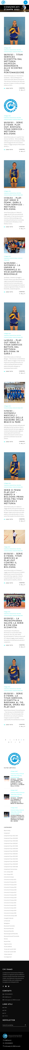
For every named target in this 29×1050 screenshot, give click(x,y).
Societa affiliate (8, 946)
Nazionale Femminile (15, 777)
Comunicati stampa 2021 (10, 902)
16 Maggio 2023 (7, 191)
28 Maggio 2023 (7, 48)
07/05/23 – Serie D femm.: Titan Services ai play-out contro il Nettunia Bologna (13, 560)
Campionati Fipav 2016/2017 (11, 843)
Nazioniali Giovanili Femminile (11, 936)
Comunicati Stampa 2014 (10, 884)
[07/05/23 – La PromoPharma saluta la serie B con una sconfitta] (14, 601)
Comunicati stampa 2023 (17, 51)
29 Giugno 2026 (14, 771)
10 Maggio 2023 (7, 406)
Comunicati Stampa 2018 (10, 895)
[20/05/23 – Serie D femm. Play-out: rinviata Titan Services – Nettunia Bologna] (10, 106)
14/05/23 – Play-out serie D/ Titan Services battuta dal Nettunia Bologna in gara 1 (13, 347)
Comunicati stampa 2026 (10, 913)
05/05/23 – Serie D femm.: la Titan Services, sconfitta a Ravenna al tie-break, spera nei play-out (14, 700)
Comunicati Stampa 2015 (10, 887)
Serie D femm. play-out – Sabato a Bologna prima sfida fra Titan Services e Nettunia (14, 497)
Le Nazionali (19, 775)
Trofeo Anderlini (8, 954)
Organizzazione (8, 944)
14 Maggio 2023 (7, 333)
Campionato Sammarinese (10, 869)
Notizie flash (7, 941)
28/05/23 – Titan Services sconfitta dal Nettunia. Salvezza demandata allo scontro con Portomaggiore (14, 64)
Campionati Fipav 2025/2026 (11, 866)
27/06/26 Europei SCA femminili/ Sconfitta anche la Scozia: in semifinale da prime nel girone (17, 818)
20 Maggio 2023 (7, 115)
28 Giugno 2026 (14, 790)
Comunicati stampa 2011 (10, 879)
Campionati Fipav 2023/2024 (11, 861)
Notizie (6, 939)
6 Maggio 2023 (7, 611)
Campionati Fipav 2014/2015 (11, 838)
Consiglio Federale (8, 918)
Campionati (6, 49)
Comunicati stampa (8, 51)
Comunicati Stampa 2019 (10, 897)
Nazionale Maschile (9, 928)
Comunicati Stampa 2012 (10, 882)
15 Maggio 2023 (7, 256)
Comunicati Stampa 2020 (10, 900)
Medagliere (7, 923)
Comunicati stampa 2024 (10, 910)
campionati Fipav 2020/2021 (11, 853)
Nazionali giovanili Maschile (11, 933)
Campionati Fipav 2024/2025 (11, 864)
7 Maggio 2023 (7, 547)
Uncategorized (8, 957)
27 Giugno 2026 (14, 807)
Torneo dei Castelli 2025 (10, 951)
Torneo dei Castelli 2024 (10, 949)
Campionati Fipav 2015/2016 (11, 841)
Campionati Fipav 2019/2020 (11, 851)
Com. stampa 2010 (8, 872)
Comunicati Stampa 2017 (10, 892)
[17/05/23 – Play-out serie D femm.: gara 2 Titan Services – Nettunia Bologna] (14, 174)
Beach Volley (7, 830)
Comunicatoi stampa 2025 (10, 915)
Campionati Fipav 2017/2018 (11, 846)
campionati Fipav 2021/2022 (11, 856)
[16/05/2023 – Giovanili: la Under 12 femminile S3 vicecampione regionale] (14, 245)
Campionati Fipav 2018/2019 (11, 848)
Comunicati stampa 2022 (10, 905)
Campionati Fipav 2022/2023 (15, 49)
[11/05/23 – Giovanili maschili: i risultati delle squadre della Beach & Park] (14, 392)
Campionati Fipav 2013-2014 (11, 835)
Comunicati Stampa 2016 (10, 890)
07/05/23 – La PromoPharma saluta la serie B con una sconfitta (14, 623)
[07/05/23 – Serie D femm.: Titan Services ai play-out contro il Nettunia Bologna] (14, 537)
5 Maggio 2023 (7, 686)
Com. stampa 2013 (8, 874)
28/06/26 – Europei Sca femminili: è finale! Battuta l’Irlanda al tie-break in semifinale (17, 801)
